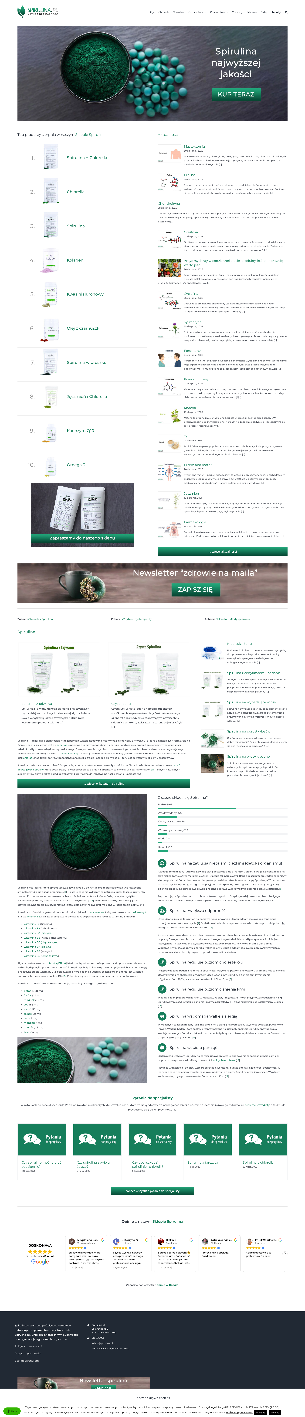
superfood (63, 744)
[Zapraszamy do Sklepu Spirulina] (82, 484)
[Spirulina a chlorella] (263, 1140)
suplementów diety (257, 1105)
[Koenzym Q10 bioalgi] (51, 417)
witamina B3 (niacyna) (38, 933)
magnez (29, 999)
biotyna (46, 946)
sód (26, 1004)
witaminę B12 (54, 963)
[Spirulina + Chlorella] (51, 144)
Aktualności (168, 135)
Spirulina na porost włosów (248, 731)
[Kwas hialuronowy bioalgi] (51, 281)
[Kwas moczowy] (169, 386)
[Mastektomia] (169, 153)
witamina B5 (32, 937)
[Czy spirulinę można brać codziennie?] (42, 1140)
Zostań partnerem (27, 1360)
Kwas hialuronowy (85, 294)
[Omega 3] (51, 451)
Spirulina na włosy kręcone (248, 756)
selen (27, 1032)
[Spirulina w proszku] (51, 349)
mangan (29, 1022)
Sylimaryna (193, 322)
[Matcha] (169, 415)
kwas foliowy (50, 955)
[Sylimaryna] (169, 329)
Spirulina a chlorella (258, 1162)
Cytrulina (191, 294)
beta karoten (96, 912)
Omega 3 (76, 464)
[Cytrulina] (169, 301)
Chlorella (76, 191)
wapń (27, 1009)
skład (64, 753)
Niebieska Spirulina (242, 644)
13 (227, 1076)
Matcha (190, 408)
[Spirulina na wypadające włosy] (212, 709)
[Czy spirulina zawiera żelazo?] (97, 1140)
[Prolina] (169, 182)
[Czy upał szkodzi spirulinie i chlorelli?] (152, 1140)
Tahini (188, 436)
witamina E (33, 916)
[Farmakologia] (169, 529)
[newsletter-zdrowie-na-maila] (152, 564)
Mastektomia (194, 146)
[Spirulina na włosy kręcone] (212, 763)
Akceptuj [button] (260, 1412)
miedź (28, 1027)
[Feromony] (169, 358)
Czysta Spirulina (123, 704)
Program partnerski (28, 1353)
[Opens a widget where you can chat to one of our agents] (12, 1411)
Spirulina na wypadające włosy (251, 702)
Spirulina (76, 226)
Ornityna (191, 232)
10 (160, 1006)
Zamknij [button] (275, 1412)
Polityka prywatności (28, 1346)
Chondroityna (169, 203)
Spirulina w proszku (87, 362)
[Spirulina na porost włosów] (212, 738)
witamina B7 (32, 946)
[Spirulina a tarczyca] (208, 1140)
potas (27, 990)
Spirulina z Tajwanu (36, 704)
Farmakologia (195, 522)
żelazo (28, 1013)
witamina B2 (32, 928)
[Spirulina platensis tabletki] (152, 26)
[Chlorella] (51, 178)
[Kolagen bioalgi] (51, 247)
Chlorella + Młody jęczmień (233, 619)
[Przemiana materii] (169, 472)
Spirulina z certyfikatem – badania (254, 673)
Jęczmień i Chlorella (87, 396)
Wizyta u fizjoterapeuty (137, 619)
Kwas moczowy (196, 379)
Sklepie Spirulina (90, 135)
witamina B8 (32, 951)
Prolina (189, 175)
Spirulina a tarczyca (202, 1162)
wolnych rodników (224, 1060)
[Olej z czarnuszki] (51, 315)
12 (238, 1060)
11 (194, 1037)
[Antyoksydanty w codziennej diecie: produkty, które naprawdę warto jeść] (169, 268)
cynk (27, 1018)
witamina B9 (32, 955)
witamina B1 (32, 924)
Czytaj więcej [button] (76, 1267)
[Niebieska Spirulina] (212, 651)
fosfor (27, 995)
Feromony (192, 351)
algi (153, 769)
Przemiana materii (198, 465)
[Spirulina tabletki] (51, 213)
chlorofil (28, 757)
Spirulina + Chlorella (87, 157)
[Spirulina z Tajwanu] (59, 669)
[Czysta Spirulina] (149, 669)
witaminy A (140, 912)
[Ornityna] (169, 239)
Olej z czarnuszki (83, 328)
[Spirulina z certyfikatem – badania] (212, 680)
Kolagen (75, 260)
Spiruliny (73, 753)
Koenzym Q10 (80, 430)
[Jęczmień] (169, 500)
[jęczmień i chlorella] (51, 383)
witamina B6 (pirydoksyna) (41, 942)
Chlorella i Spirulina (40, 619)
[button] (286, 12)
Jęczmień (191, 493)
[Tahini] (169, 443)
